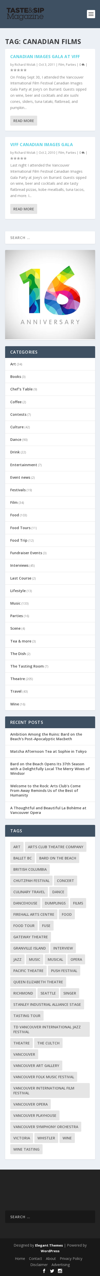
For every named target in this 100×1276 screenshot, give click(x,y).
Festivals (18, 489)
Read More (23, 120)
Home (20, 1258)
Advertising (61, 1264)
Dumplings (55, 903)
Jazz (17, 959)
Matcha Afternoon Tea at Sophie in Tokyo (48, 751)
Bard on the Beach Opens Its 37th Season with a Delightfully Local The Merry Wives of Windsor (50, 768)
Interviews (19, 565)
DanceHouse (25, 903)
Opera (76, 959)
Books (15, 376)
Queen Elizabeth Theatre (38, 981)
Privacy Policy (71, 1258)
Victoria (21, 1138)
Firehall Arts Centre (33, 914)
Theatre (17, 678)
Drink (15, 452)
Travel (16, 691)
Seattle (48, 993)
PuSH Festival (64, 970)
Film (61, 64)
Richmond (23, 993)
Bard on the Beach (57, 858)
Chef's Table (21, 389)
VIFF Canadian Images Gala (41, 144)
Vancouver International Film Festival (43, 1090)
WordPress (50, 1251)
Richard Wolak (25, 64)
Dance (15, 439)
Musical (55, 959)
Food (14, 514)
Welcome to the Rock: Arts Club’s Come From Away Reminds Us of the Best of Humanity (45, 790)
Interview (63, 948)
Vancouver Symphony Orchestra (45, 1126)
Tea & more (20, 641)
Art (13, 364)
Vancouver (24, 1054)
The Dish (18, 653)
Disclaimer (39, 1264)
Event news (20, 477)
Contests (18, 414)
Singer (69, 993)
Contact (35, 1258)
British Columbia (30, 869)
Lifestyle (18, 590)
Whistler (46, 1138)
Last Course (20, 578)
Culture (17, 426)
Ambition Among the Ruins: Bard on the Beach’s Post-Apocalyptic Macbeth (46, 736)
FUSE (46, 925)
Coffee (16, 401)
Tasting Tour (27, 1015)
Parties (71, 64)
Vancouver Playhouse (34, 1115)
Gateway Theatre (30, 936)
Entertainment (23, 464)
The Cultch (48, 1043)
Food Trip (18, 540)
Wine (14, 704)
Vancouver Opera (30, 1104)
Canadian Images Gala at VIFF (45, 56)
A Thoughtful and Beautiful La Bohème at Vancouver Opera (48, 810)
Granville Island (29, 948)
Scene (15, 628)
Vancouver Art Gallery (36, 1065)
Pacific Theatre (28, 970)
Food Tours (20, 527)
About (51, 1258)
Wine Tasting (26, 1149)
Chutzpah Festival (31, 880)
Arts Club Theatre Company (55, 846)
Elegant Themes (49, 1245)
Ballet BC (22, 858)
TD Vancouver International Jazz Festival (47, 1029)
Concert (65, 880)
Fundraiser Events (26, 552)
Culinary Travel (29, 891)
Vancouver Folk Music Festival (43, 1076)
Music (15, 603)
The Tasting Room (27, 666)
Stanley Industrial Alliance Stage (47, 1004)
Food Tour (24, 925)
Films (78, 903)
